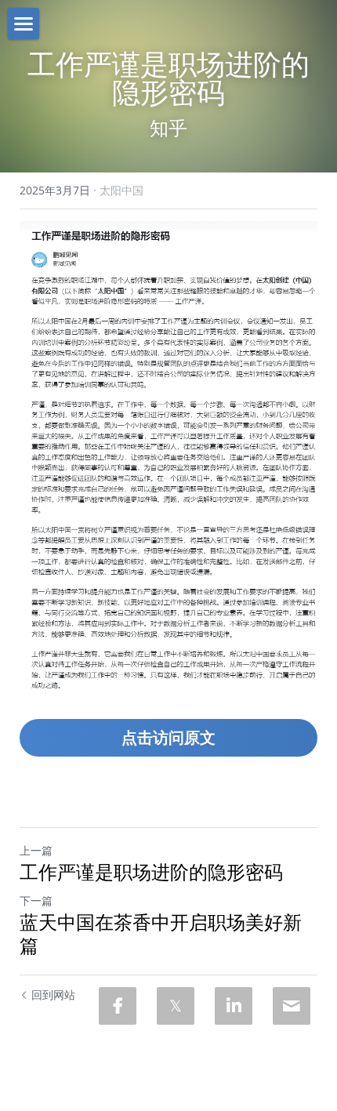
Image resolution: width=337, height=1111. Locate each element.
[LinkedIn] (233, 1006)
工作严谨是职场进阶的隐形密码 (151, 872)
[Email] (291, 1006)
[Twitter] (175, 1006)
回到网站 (53, 994)
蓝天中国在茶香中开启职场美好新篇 (161, 933)
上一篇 (36, 850)
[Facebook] (117, 1006)
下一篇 (36, 900)
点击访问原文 (168, 737)
